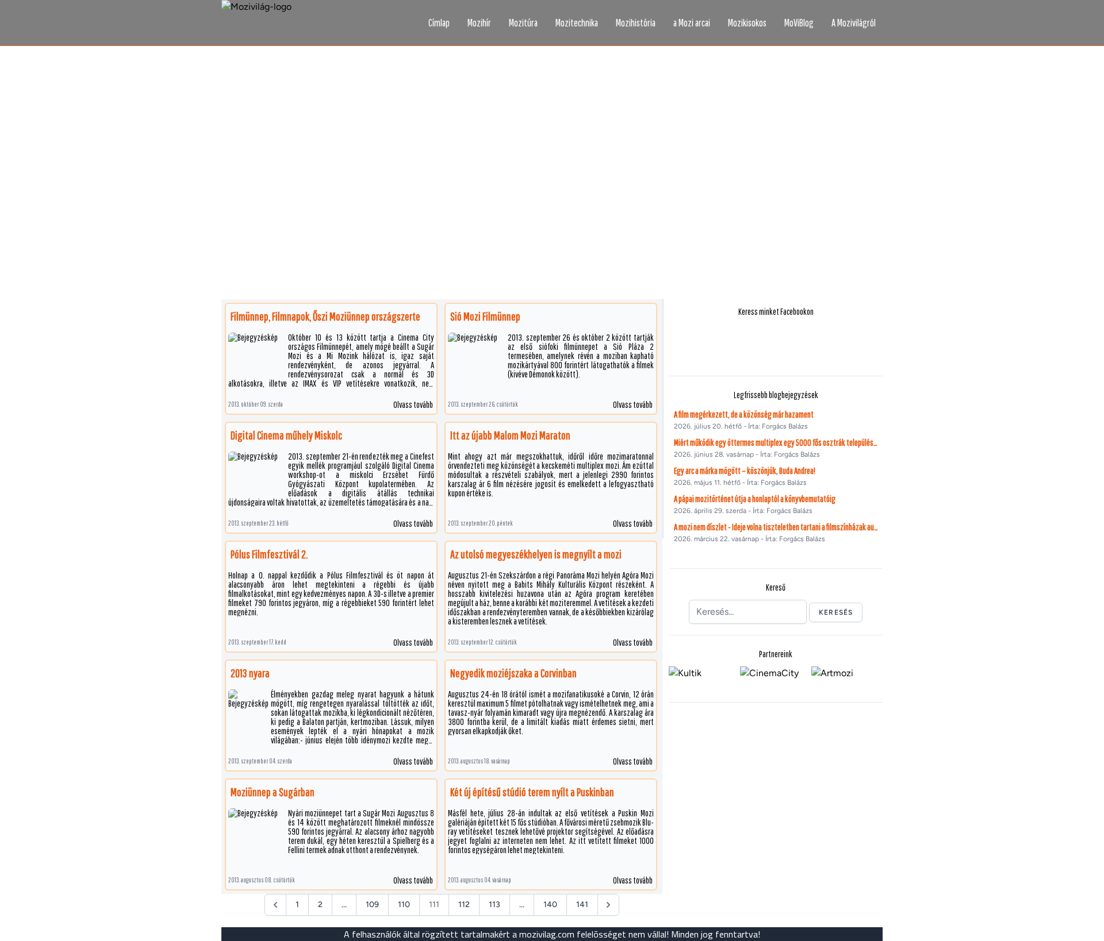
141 (582, 904)
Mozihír (479, 23)
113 (494, 904)
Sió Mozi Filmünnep (485, 316)
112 (464, 904)
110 (404, 904)
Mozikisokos (747, 23)
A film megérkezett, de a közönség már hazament (744, 414)
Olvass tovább (413, 404)
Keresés (836, 612)
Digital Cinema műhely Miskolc (286, 435)
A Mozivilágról (853, 23)
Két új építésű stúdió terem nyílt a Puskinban (532, 792)
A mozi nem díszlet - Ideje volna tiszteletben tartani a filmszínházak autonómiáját (776, 527)
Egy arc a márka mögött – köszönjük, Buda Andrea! (744, 470)
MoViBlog (799, 23)
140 (550, 904)
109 (372, 904)
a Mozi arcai (691, 23)
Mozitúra (523, 23)
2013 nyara (250, 673)
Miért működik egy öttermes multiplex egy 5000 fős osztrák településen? (776, 442)
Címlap (439, 23)
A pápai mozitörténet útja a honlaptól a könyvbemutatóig (754, 498)
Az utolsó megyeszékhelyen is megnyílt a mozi (536, 554)
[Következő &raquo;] (608, 905)
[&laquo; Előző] (275, 905)
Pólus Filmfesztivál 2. (269, 554)
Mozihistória (636, 23)
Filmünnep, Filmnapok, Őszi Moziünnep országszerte (325, 316)
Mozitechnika (576, 23)
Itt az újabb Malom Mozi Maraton (510, 435)
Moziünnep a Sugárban (273, 792)
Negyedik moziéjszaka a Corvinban (513, 673)
